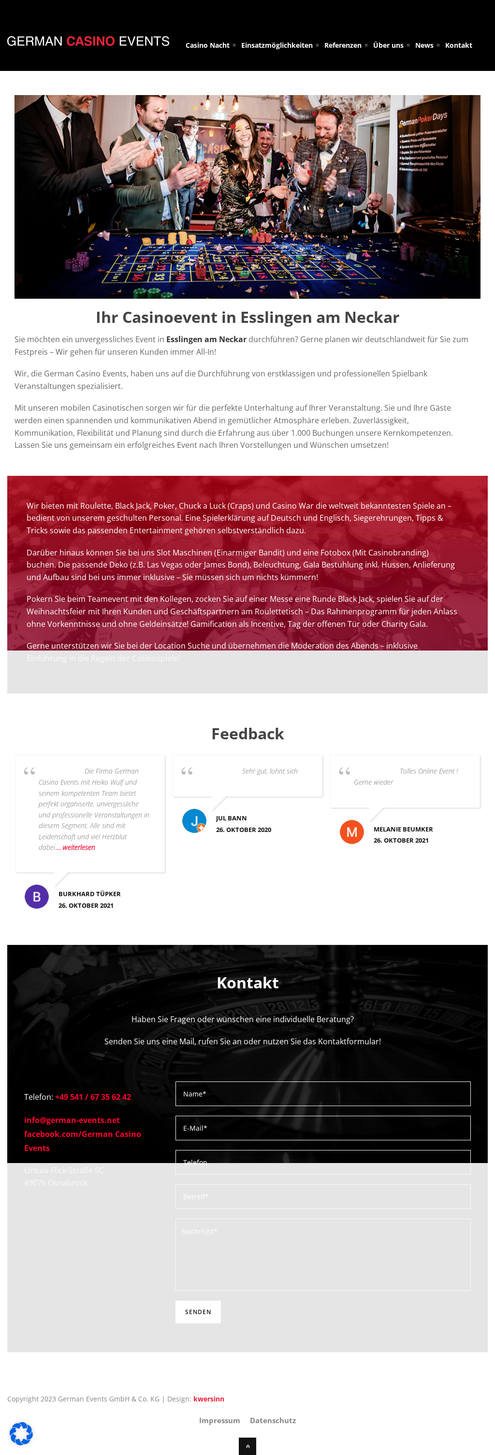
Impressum (219, 1420)
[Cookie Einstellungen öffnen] (21, 1442)
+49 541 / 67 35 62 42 (93, 1097)
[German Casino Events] (88, 40)
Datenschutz (273, 1420)
